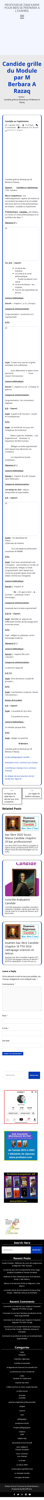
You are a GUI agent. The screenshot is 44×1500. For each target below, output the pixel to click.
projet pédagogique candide (17, 757)
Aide (22, 1434)
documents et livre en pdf (22, 1442)
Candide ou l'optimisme (17, 121)
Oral (22, 1414)
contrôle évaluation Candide (17, 901)
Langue (22, 1406)
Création (22, 1431)
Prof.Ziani (29, 125)
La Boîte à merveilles (22, 1363)
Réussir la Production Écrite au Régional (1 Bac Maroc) (22, 1285)
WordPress (27, 1489)
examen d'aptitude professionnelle (22, 1402)
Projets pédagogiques (22, 1427)
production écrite (22, 1423)
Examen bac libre (22, 1382)
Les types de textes (22, 1477)
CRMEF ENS (22, 1438)
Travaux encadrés (22, 1449)
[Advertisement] (22, 40)
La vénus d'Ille (22, 1464)
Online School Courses (14, 1486)
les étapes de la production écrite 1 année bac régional (20, 777)
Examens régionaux (22, 1359)
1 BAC (22, 1352)
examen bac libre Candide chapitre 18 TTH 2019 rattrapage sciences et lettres (21, 948)
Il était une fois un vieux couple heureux (22, 1387)
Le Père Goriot (22, 1391)
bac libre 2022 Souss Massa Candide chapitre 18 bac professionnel (20, 838)
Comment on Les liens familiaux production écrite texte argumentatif (22, 1314)
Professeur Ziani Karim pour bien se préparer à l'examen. (22, 8)
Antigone (22, 1354)
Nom (5, 1015)
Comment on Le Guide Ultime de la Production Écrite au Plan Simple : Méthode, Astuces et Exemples (22, 1329)
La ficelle (22, 1460)
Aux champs (22, 1456)
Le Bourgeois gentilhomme (22, 1469)
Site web (5, 1040)
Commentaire (9, 984)
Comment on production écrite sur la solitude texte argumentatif (22, 1337)
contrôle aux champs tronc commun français (20, 769)
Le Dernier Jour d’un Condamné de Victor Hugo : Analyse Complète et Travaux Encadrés (22, 1271)
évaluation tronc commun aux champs (21, 762)
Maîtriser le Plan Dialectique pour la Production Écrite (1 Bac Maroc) (22, 1278)
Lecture (22, 1410)
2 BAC (22, 1376)
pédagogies (22, 1419)
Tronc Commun (22, 1453)
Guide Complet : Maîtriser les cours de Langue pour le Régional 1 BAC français (22, 1264)
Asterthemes (32, 1486)
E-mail (5, 1028)
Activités (22, 1395)
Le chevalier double (22, 1473)
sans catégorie (22, 1447)
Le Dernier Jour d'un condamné (22, 1371)
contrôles (22, 1397)
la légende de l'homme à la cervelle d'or (22, 1367)
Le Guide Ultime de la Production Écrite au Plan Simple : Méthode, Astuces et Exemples (22, 1291)
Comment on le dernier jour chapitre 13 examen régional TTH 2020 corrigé (22, 1308)
